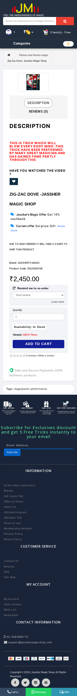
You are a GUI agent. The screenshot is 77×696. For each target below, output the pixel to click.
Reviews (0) (38, 111)
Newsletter (11, 615)
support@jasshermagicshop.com (29, 642)
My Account (11, 599)
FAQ (6, 571)
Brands (8, 490)
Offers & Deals (13, 501)
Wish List (10, 609)
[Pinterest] (46, 682)
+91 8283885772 (17, 636)
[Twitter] (25, 682)
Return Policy (13, 539)
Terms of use (12, 523)
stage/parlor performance (30, 388)
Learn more (57, 301)
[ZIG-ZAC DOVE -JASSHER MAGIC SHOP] (33, 82)
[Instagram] (36, 682)
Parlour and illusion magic (33, 55)
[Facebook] (15, 682)
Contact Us (11, 561)
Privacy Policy (13, 533)
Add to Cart (38, 344)
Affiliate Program (15, 512)
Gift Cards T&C (14, 496)
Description (38, 103)
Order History (13, 604)
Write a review (46, 355)
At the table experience (19, 485)
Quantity (17, 310)
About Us (10, 506)
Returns (9, 566)
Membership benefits (18, 528)
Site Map (10, 577)
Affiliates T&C (13, 517)
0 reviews (31, 355)
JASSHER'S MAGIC (28, 262)
